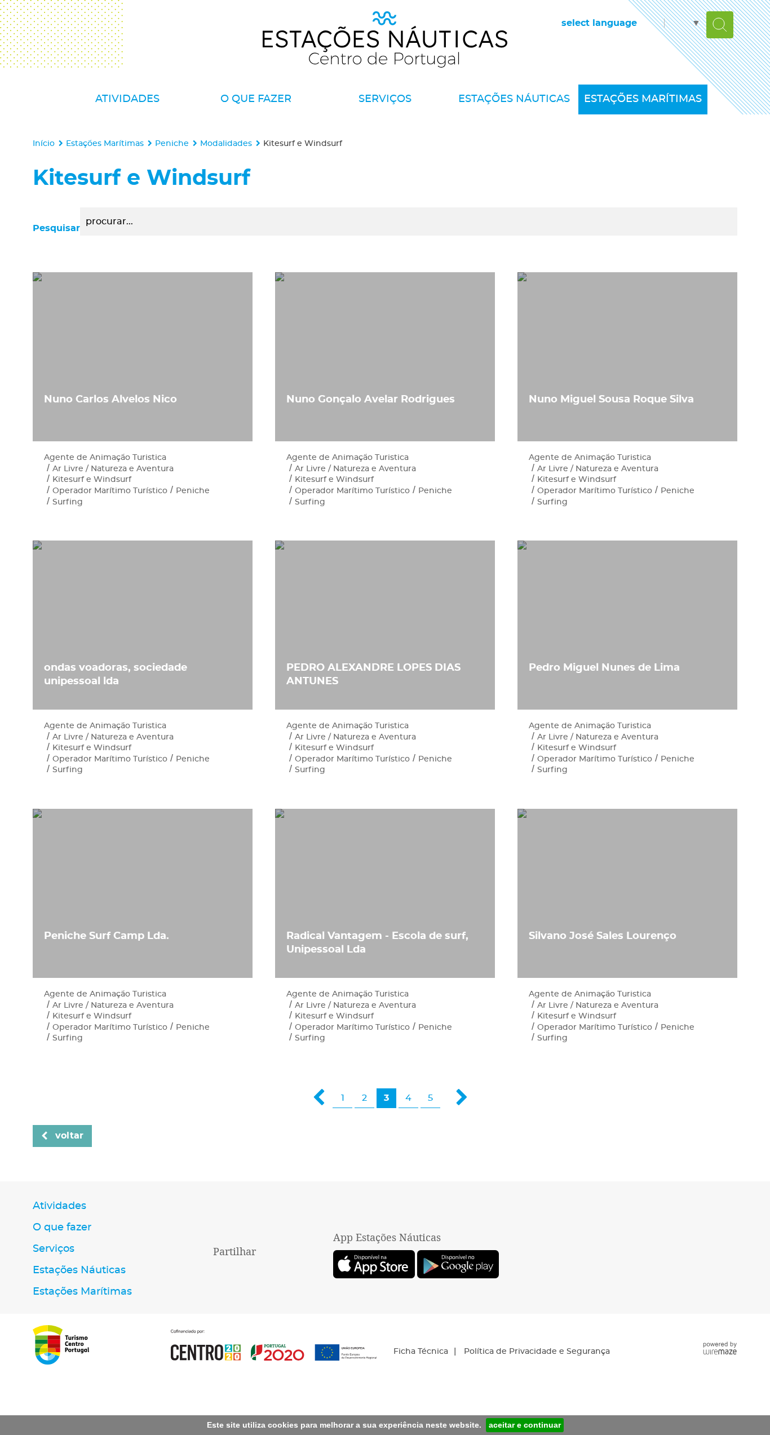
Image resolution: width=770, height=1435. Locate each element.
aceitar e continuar (525, 1424)
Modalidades (226, 143)
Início (44, 143)
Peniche (172, 143)
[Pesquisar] (719, 24)
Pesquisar (56, 228)
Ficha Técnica (420, 1352)
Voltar (69, 1135)
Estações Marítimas (105, 143)
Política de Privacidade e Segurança (537, 1352)
